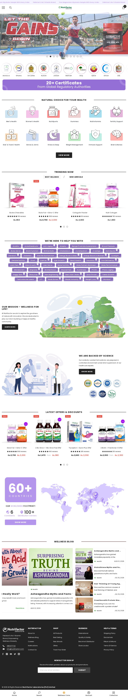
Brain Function (32, 251)
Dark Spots (110, 251)
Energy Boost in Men (68, 255)
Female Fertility (18, 260)
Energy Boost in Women (94, 255)
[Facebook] (3, 654)
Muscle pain (66, 270)
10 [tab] (77, 56)
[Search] (10, 7)
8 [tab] (71, 56)
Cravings (96, 251)
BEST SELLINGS (52, 177)
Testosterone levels (25, 279)
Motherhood (50, 270)
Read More (65, 608)
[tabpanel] (64, 35)
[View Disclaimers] (102, 388)
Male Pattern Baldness (86, 265)
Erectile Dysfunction (45, 255)
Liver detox (47, 265)
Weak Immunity (71, 279)
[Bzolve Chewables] (17, 194)
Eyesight (115, 255)
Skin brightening (51, 274)
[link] (39, 693)
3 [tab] (54, 56)
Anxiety (63, 246)
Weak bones (53, 279)
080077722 (11, 646)
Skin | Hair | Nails (72, 274)
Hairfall (43, 260)
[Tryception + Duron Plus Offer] (80, 430)
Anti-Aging (47, 246)
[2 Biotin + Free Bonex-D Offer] (111, 430)
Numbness (81, 270)
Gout (33, 260)
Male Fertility (63, 265)
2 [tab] (50, 56)
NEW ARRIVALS (76, 177)
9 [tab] (74, 56)
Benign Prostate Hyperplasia (84, 246)
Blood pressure (108, 246)
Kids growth (31, 265)
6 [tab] (64, 56)
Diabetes (27, 255)
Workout (107, 279)
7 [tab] (67, 56)
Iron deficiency (108, 260)
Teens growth (108, 274)
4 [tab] (57, 56)
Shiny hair (33, 274)
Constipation (81, 251)
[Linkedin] (19, 654)
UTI (41, 279)
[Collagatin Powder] (80, 194)
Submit (82, 670)
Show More (20, 522)
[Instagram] (7, 654)
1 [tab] (47, 56)
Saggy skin (17, 274)
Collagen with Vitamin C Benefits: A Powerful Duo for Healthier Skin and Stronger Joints (107, 600)
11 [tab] (81, 56)
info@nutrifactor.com (15, 649)
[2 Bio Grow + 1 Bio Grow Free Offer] (48, 430)
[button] (12, 216)
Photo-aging (107, 270)
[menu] (3, 7)
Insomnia (90, 260)
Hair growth (59, 260)
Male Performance (109, 265)
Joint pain (14, 265)
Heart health (75, 260)
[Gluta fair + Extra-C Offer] (48, 194)
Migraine (33, 270)
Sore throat (92, 274)
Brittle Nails (49, 251)
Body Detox (15, 251)
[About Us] (82, 316)
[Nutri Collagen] (111, 194)
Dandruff (12, 255)
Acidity (16, 246)
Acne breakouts (31, 246)
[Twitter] (15, 654)
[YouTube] (11, 654)
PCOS (94, 270)
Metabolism (19, 270)
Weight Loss (91, 279)
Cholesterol (65, 251)
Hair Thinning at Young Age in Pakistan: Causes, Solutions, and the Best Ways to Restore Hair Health (107, 567)
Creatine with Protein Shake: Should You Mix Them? (107, 583)
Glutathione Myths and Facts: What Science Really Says (37, 593)
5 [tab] (60, 56)
